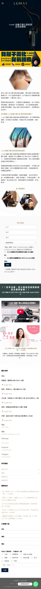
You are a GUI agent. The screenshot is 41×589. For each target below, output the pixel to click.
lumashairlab (5, 457)
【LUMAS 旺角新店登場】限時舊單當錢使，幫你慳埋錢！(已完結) (19, 505)
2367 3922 (5, 427)
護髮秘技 (4, 477)
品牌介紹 (4, 469)
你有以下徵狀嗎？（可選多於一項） (12, 551)
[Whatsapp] (35, 584)
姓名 (2, 529)
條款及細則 (23, 581)
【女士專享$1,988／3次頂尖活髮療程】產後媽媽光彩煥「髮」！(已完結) (20, 492)
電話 (2, 544)
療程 (2, 473)
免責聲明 (16, 581)
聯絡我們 (4, 480)
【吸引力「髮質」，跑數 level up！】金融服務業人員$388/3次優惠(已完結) (19, 498)
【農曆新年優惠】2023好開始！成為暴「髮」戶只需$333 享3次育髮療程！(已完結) (19, 517)
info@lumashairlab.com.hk (10, 434)
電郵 (2, 536)
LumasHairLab (6, 450)
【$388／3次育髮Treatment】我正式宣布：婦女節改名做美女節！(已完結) (20, 511)
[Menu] (2, 3)
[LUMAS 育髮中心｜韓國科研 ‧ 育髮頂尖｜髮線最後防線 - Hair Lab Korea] (20, 3)
